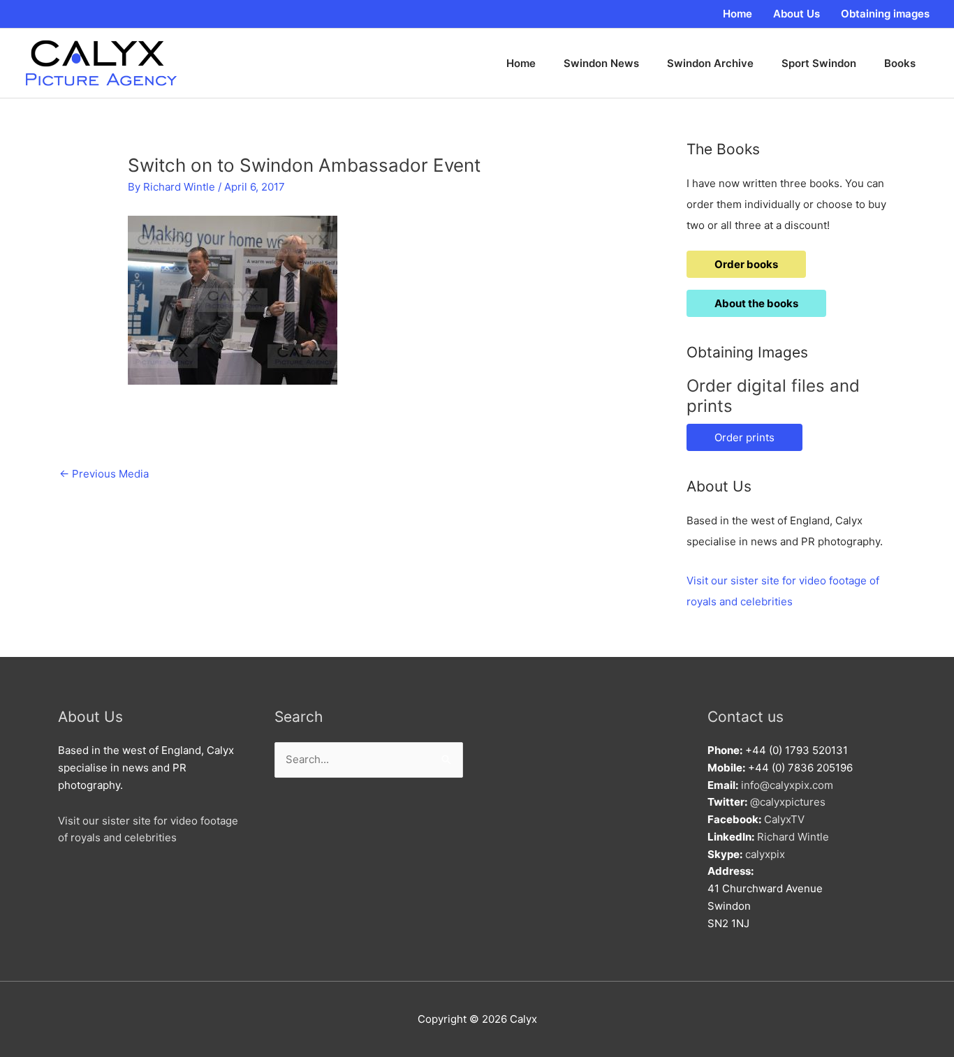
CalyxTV (784, 819)
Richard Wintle (793, 836)
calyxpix (765, 854)
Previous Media (104, 473)
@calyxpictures (787, 801)
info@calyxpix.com (787, 785)
